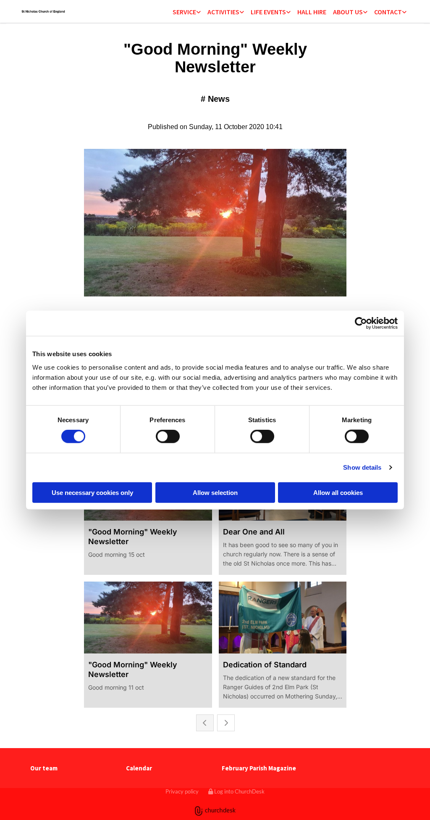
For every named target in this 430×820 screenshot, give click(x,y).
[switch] (168, 436)
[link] (186, 12)
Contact (388, 12)
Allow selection (215, 492)
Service (184, 12)
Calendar (139, 768)
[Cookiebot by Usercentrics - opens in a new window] (361, 323)
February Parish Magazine (259, 768)
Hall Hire (311, 12)
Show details (362, 467)
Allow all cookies (338, 492)
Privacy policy (182, 791)
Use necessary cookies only (92, 492)
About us (348, 12)
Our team (44, 768)
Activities (223, 12)
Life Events (268, 12)
